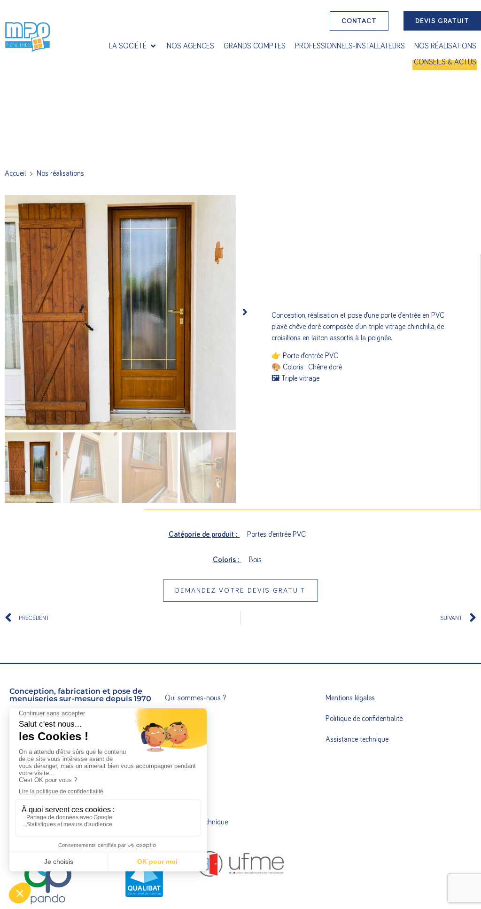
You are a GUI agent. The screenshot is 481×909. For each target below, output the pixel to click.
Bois (255, 560)
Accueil (15, 173)
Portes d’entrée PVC (276, 534)
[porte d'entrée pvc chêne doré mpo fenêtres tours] (120, 312)
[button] (133, 46)
